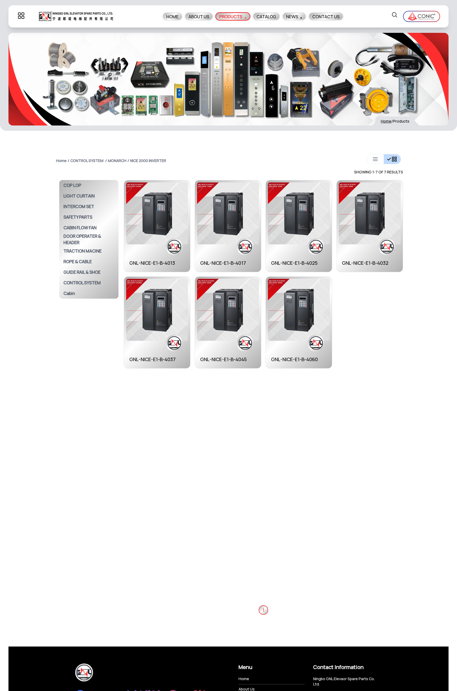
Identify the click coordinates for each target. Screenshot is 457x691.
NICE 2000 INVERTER (148, 160)
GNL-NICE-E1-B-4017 (223, 263)
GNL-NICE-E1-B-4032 (365, 263)
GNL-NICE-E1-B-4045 (223, 359)
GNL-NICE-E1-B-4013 (152, 263)
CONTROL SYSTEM (86, 160)
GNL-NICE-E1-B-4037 (152, 359)
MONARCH (117, 160)
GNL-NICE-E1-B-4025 (294, 263)
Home (386, 121)
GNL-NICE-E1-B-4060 (294, 359)
